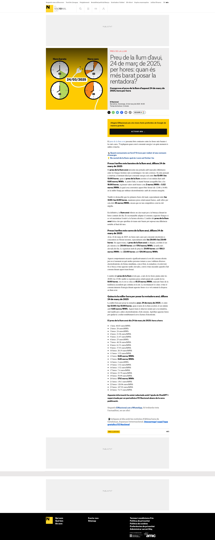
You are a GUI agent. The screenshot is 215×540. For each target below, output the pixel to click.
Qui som (59, 518)
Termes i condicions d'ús (142, 518)
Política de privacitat (140, 521)
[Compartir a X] (109, 112)
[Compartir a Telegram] (117, 112)
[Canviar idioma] (96, 8)
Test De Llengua (72, 2)
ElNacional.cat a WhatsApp (129, 408)
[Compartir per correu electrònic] (125, 112)
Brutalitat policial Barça (100, 2)
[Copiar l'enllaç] (130, 112)
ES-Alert (129, 2)
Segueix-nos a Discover (55, 2)
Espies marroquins (141, 2)
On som (58, 524)
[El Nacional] (49, 8)
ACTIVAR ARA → (138, 132)
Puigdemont (84, 2)
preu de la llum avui (117, 141)
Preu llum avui (113, 431)
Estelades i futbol (117, 2)
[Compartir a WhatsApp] (113, 112)
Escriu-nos (93, 518)
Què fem (59, 521)
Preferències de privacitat (142, 526)
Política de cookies (139, 524)
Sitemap (92, 521)
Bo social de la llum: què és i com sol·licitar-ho (132, 158)
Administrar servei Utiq (141, 529)
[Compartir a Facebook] (121, 112)
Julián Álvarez (156, 2)
